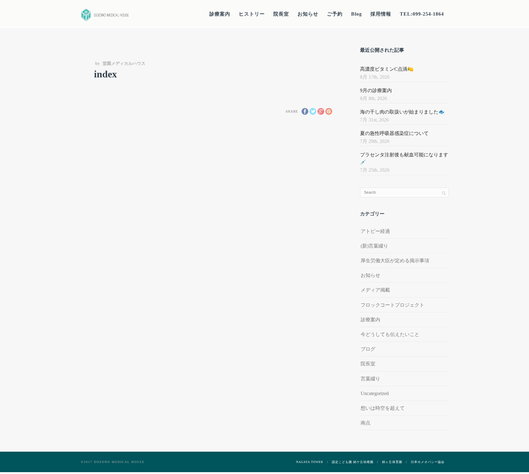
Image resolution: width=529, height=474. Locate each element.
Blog (356, 14)
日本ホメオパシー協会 (428, 462)
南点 (365, 422)
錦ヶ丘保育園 (392, 462)
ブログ (368, 349)
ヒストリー (252, 14)
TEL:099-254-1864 (422, 14)
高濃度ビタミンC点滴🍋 (387, 69)
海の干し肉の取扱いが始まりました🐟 (402, 111)
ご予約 (335, 14)
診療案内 (219, 14)
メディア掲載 (375, 290)
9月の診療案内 (376, 90)
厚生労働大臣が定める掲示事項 (395, 260)
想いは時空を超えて (383, 408)
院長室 (281, 14)
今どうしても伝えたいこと (390, 334)
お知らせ (308, 14)
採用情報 (380, 14)
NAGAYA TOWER (309, 462)
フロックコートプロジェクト (392, 305)
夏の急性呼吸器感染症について (394, 133)
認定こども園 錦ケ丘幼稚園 (352, 462)
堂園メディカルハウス (124, 63)
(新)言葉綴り (374, 245)
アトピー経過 (375, 231)
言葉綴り (370, 378)
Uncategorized (375, 393)
